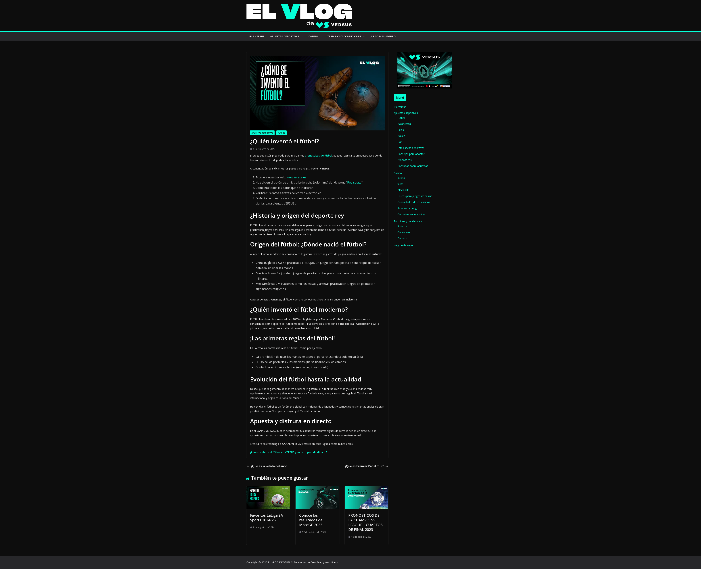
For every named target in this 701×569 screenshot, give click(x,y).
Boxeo (401, 136)
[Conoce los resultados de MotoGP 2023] (317, 489)
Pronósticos (404, 160)
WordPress (331, 562)
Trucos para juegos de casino (414, 196)
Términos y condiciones (344, 36)
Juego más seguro (383, 36)
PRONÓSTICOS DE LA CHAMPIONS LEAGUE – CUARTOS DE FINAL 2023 (365, 522)
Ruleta (401, 178)
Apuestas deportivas (284, 36)
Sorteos (402, 226)
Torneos (402, 238)
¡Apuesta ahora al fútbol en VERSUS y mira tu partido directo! (288, 452)
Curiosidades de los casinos (413, 202)
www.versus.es (296, 177)
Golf (399, 142)
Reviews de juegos (408, 208)
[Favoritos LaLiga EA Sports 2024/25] (268, 489)
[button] (301, 36)
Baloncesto (404, 124)
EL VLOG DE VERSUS (280, 562)
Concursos (403, 232)
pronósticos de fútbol (318, 155)
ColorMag (316, 562)
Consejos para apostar (410, 154)
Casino (313, 36)
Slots (400, 184)
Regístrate (354, 182)
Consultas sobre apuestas (412, 166)
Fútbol (281, 133)
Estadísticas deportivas (410, 148)
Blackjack (403, 190)
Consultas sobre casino (411, 214)
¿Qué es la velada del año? (269, 466)
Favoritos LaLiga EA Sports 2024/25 (266, 517)
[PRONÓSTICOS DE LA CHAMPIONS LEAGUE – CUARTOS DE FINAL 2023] (366, 489)
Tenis (400, 130)
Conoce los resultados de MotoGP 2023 (310, 520)
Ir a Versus (256, 36)
